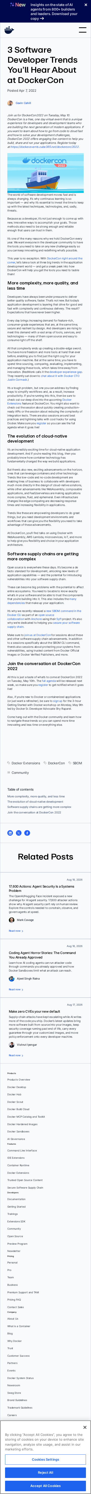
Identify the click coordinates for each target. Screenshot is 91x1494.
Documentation (16, 1199)
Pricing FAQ (14, 1299)
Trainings (12, 1214)
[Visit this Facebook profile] (27, 833)
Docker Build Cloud (18, 1109)
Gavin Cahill (23, 103)
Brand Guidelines (17, 1400)
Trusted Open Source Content (25, 1180)
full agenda (49, 681)
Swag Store (14, 1393)
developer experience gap (65, 372)
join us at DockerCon (37, 635)
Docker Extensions (26, 763)
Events (11, 1370)
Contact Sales (15, 1307)
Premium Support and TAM (23, 1292)
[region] (45, 1457)
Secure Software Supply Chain (25, 1187)
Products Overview (18, 1079)
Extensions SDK (16, 1221)
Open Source (15, 1236)
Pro (9, 1270)
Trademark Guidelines (19, 1407)
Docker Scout (15, 1102)
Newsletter (13, 1251)
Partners (12, 1363)
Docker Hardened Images (22, 1124)
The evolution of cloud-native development (35, 801)
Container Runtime (18, 1165)
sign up (57, 701)
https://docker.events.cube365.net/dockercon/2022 (44, 147)
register (41, 423)
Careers (12, 1415)
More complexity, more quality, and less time (36, 796)
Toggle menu (82, 30)
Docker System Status (20, 1378)
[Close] (84, 1427)
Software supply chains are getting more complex (39, 807)
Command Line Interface (22, 1150)
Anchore (36, 619)
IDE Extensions (16, 1157)
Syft (58, 619)
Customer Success (18, 1355)
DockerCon (56, 763)
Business (12, 1285)
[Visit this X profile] (18, 833)
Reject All (45, 1472)
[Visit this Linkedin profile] (10, 833)
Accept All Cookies (45, 1486)
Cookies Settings (45, 1459)
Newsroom (13, 1385)
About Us (12, 1318)
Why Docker (14, 1341)
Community (20, 773)
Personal (12, 1262)
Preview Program (17, 1243)
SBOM (77, 763)
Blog (9, 1333)
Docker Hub (14, 1094)
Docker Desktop (16, 1087)
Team (10, 1277)
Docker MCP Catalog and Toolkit (26, 1116)
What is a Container (18, 1326)
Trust (10, 1348)
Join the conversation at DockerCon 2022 (34, 812)
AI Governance (16, 1139)
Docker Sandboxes (18, 1131)
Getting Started (16, 1206)
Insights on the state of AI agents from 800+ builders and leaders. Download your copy (54, 12)
